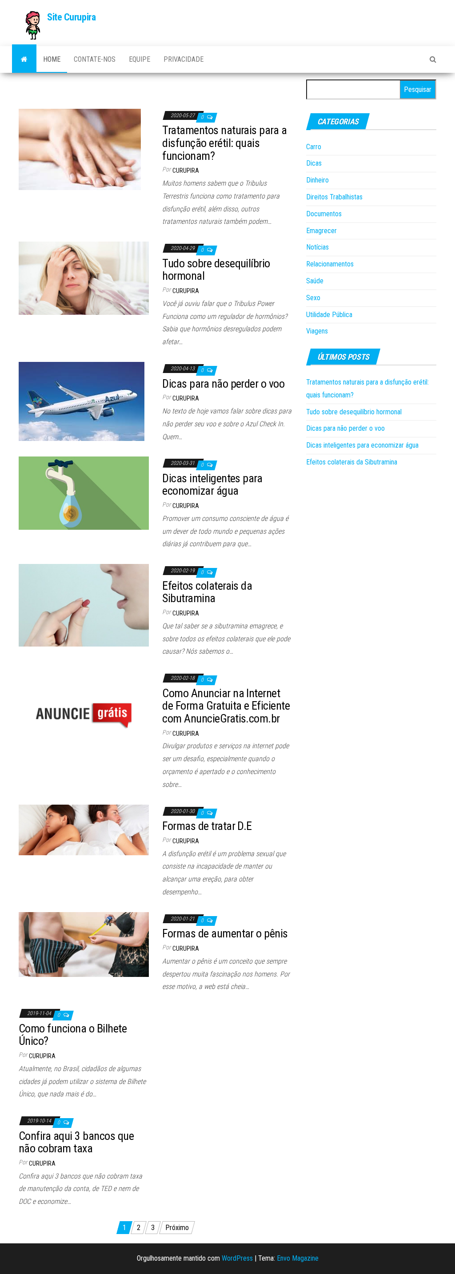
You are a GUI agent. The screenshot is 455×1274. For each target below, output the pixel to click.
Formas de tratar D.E (207, 826)
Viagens (317, 331)
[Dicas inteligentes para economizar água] (84, 492)
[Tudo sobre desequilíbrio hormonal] (84, 278)
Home (51, 59)
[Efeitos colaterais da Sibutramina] (84, 604)
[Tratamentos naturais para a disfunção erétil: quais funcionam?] (80, 149)
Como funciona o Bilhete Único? (73, 1035)
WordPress (237, 1258)
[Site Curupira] (24, 59)
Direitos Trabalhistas (334, 197)
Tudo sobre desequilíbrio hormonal (216, 270)
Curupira (185, 170)
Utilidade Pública (329, 314)
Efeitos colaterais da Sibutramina (207, 592)
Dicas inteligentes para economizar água (212, 485)
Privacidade (184, 59)
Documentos (324, 214)
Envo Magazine (298, 1258)
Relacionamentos (330, 264)
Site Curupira (71, 17)
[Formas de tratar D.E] (84, 829)
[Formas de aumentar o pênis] (84, 944)
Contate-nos (95, 59)
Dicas (314, 163)
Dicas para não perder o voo (223, 383)
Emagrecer (321, 230)
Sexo (313, 298)
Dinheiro (317, 180)
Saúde (314, 281)
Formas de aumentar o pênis (224, 933)
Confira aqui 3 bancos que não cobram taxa (76, 1142)
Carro (313, 147)
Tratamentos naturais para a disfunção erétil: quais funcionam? (224, 142)
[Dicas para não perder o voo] (81, 401)
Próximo (177, 1227)
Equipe (139, 59)
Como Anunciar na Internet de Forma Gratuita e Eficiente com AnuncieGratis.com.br (226, 706)
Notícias (317, 247)
